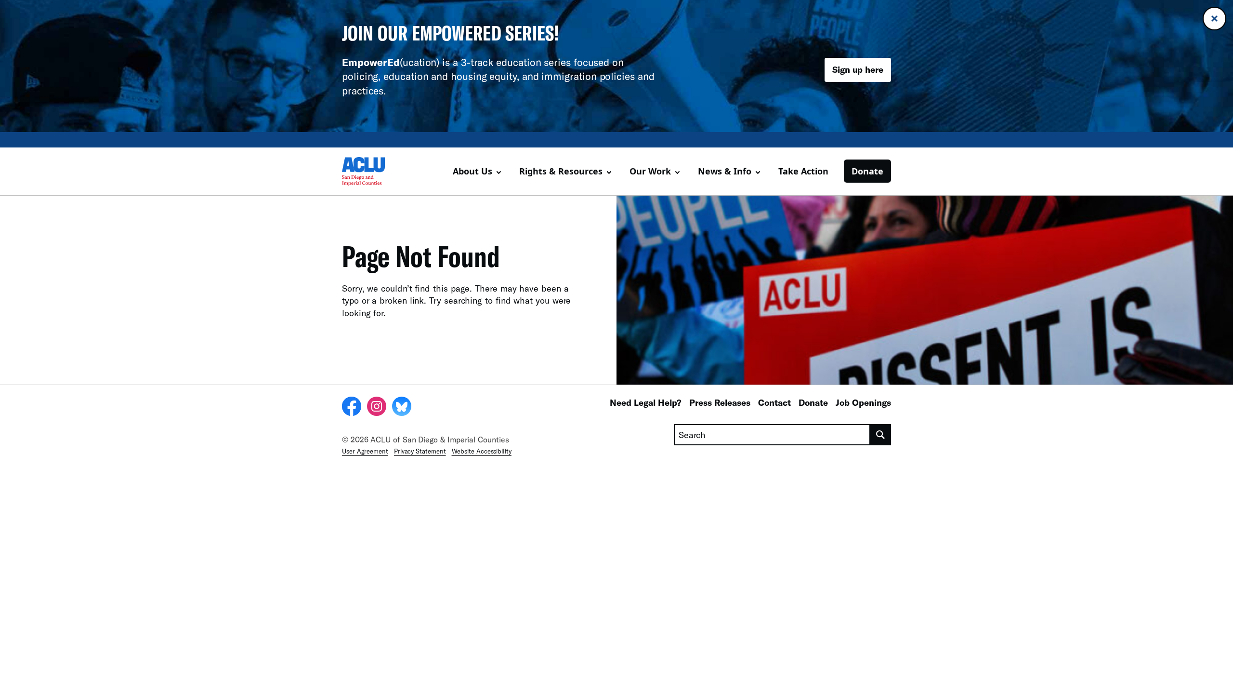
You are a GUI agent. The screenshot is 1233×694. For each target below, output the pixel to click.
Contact (774, 402)
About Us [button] (472, 171)
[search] (880, 434)
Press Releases (719, 402)
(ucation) (390, 62)
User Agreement (365, 451)
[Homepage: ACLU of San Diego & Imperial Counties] (375, 171)
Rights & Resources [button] (561, 171)
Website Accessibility (482, 451)
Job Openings (863, 402)
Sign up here (857, 69)
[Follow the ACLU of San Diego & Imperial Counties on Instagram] (376, 408)
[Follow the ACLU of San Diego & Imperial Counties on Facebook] (351, 408)
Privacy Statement (420, 451)
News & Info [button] (724, 171)
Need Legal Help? (646, 402)
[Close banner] (1214, 18)
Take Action (803, 171)
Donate (867, 171)
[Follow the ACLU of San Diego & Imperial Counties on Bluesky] (401, 408)
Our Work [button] (650, 171)
